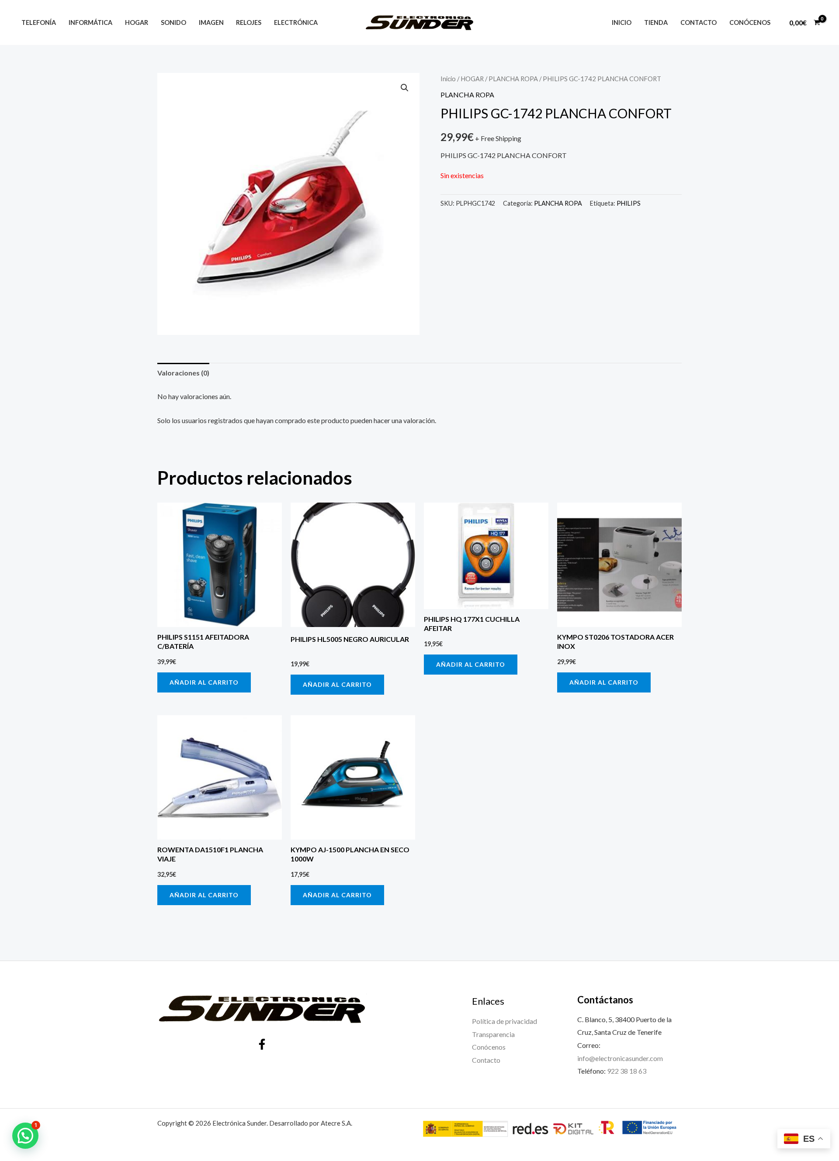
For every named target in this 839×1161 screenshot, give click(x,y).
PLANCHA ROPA (513, 79)
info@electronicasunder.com (620, 1058)
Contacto (698, 22)
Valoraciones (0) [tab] (183, 373)
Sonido (173, 22)
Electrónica (296, 22)
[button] (405, 88)
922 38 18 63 (626, 1071)
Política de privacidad (504, 1021)
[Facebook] (262, 1044)
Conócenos (749, 22)
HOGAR (472, 79)
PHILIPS (629, 203)
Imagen (211, 22)
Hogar (136, 22)
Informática (90, 22)
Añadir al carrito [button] (204, 682)
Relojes (248, 22)
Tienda (656, 22)
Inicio (621, 22)
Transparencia (493, 1034)
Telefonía (38, 22)
